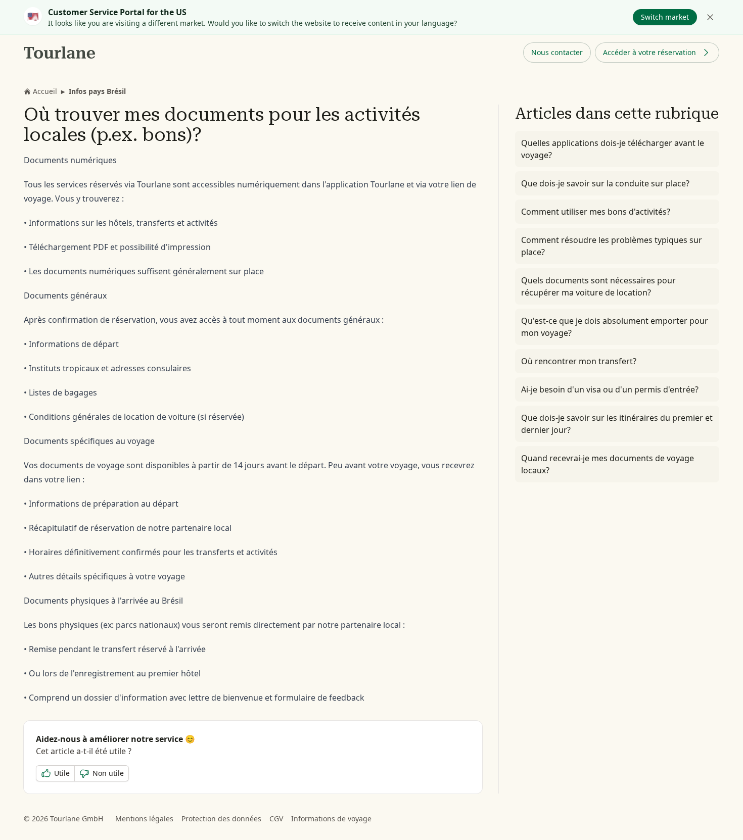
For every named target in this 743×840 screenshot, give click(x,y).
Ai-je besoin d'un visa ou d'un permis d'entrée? (610, 389)
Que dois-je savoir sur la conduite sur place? (605, 183)
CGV (276, 818)
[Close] (710, 17)
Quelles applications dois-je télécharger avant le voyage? (612, 149)
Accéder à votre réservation (649, 52)
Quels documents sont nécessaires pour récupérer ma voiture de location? (598, 286)
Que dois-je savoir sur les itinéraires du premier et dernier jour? (617, 423)
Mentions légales (144, 818)
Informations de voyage (331, 818)
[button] (557, 52)
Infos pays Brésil (97, 91)
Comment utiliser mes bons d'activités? (595, 211)
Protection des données (221, 818)
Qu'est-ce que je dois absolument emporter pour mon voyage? (614, 326)
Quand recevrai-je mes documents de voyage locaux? (607, 464)
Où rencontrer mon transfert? (578, 361)
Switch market (665, 17)
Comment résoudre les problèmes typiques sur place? (611, 246)
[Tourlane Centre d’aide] (60, 52)
